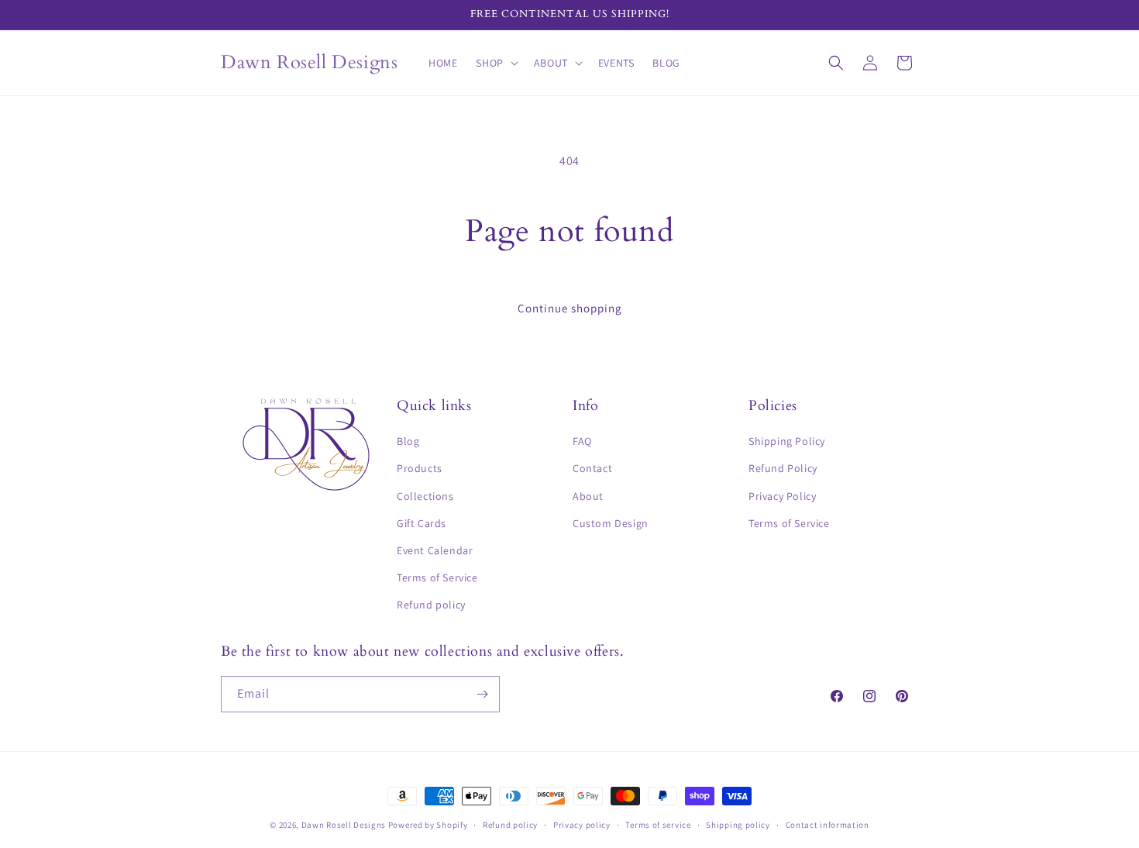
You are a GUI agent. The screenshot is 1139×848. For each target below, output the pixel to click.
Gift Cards (421, 523)
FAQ (582, 441)
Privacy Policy (782, 496)
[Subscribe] (482, 694)
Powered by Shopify (428, 824)
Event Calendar (435, 550)
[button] (495, 63)
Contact (592, 468)
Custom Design (611, 523)
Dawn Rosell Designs (343, 824)
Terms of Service (437, 577)
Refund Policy (782, 468)
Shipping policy (738, 824)
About (588, 496)
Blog (408, 441)
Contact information (827, 824)
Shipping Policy (786, 441)
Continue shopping (570, 308)
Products (419, 468)
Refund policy (431, 605)
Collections (425, 496)
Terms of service (657, 824)
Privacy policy (582, 824)
